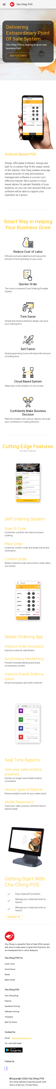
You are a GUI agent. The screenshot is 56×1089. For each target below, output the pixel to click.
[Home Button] (12, 4)
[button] (28, 964)
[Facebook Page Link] (6, 1068)
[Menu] (4, 4)
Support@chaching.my (22, 1038)
